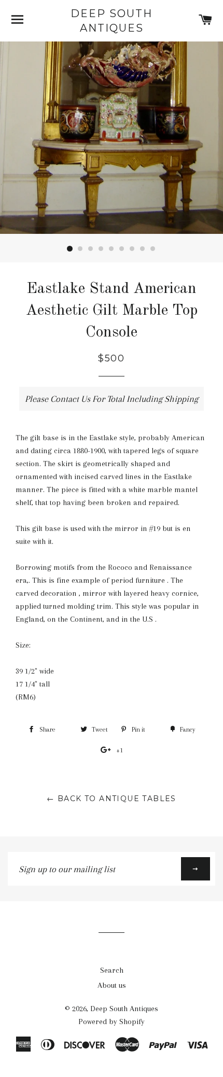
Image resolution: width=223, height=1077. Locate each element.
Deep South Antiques (111, 20)
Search (111, 970)
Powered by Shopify (111, 1021)
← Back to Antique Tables (111, 798)
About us (111, 985)
